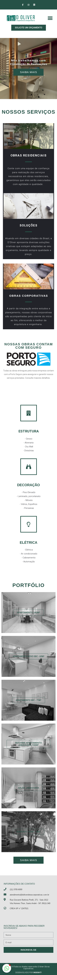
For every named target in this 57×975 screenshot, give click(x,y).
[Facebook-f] (23, 5)
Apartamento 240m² (28, 612)
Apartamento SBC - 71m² (28, 700)
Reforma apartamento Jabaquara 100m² (28, 744)
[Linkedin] (34, 5)
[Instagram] (28, 5)
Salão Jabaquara (28, 788)
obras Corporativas (28, 295)
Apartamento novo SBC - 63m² (28, 656)
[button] (28, 28)
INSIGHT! (37, 972)
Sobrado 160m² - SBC (28, 831)
